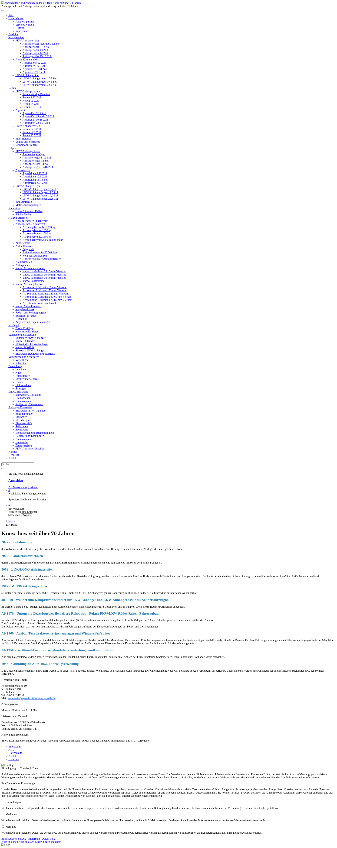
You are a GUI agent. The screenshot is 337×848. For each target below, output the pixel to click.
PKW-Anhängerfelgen (27, 151)
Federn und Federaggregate (30, 312)
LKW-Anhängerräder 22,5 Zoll (39, 84)
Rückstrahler (22, 375)
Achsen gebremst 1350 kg (36, 230)
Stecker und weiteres (26, 378)
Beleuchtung (15, 366)
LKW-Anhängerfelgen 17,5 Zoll (40, 192)
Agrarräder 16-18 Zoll (34, 68)
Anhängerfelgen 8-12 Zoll (36, 157)
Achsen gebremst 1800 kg (36, 236)
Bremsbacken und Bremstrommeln (34, 432)
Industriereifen (23, 138)
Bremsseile (21, 442)
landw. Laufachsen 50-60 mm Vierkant (44, 274)
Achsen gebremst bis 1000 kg (38, 227)
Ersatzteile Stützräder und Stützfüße (35, 353)
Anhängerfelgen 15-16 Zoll (37, 167)
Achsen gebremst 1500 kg (36, 233)
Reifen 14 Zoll (30, 103)
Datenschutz (15, 752)
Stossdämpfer (22, 420)
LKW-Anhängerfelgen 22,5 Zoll (40, 198)
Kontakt (12, 458)
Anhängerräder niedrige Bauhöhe (41, 43)
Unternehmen (16, 18)
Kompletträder (16, 37)
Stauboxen (21, 416)
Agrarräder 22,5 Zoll (33, 72)
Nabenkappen (23, 401)
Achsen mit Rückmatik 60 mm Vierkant (44, 287)
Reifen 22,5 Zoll (31, 135)
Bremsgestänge (23, 445)
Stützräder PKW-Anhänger (30, 337)
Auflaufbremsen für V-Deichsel (39, 252)
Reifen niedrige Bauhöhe (36, 94)
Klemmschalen (23, 261)
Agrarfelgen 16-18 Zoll (35, 179)
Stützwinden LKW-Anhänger (31, 344)
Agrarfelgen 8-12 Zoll (34, 173)
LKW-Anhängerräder (27, 75)
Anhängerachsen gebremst (30, 223)
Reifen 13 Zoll (30, 100)
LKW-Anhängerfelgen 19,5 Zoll (40, 195)
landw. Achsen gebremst (28, 284)
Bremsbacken (23, 397)
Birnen (19, 382)
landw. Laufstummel (33, 280)
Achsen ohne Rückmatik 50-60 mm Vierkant (47, 296)
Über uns (13, 759)
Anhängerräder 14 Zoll (35, 53)
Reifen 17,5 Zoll (31, 129)
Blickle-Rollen (23, 214)
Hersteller (13, 454)
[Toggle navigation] (2, 10)
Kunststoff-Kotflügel (26, 331)
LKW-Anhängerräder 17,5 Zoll (39, 78)
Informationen (9, 838)
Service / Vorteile (24, 24)
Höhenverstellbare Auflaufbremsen (41, 258)
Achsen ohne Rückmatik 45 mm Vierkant (45, 293)
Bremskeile (21, 429)
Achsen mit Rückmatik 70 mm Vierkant (44, 290)
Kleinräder (14, 208)
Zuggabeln (28, 249)
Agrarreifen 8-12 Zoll (34, 113)
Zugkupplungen (24, 413)
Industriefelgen (23, 201)
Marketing (11, 814)
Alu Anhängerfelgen (33, 154)
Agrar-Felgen (22, 170)
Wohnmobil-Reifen (26, 144)
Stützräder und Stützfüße (22, 334)
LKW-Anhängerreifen (27, 125)
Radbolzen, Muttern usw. (29, 404)
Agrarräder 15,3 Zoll (33, 65)
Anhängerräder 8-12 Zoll (36, 46)
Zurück (22, 838)
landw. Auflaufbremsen (28, 306)
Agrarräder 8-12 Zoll (34, 62)
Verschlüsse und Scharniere (23, 356)
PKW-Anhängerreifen (27, 91)
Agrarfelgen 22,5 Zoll (34, 182)
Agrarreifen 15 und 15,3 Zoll (38, 116)
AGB (11, 749)
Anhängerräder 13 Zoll (35, 49)
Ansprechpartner (24, 21)
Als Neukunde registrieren (23, 487)
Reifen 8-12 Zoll (31, 97)
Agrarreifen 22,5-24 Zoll (36, 122)
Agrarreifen (21, 110)
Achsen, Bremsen (18, 217)
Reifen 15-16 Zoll (32, 106)
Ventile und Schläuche (27, 141)
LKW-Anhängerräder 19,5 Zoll (39, 81)
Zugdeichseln (22, 242)
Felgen (12, 148)
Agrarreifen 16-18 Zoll (35, 119)
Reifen (12, 87)
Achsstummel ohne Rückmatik (39, 303)
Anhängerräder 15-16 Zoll (37, 56)
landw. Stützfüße (24, 347)
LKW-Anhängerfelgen (28, 186)
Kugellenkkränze (24, 309)
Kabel (18, 372)
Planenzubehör (23, 423)
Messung (11, 826)
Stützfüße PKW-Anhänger (30, 350)
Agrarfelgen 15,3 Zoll (34, 176)
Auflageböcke (23, 265)
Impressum (14, 746)
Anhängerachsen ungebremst (31, 220)
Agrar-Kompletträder (27, 59)
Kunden (12, 451)
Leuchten (20, 369)
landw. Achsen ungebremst (30, 268)
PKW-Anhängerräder (27, 40)
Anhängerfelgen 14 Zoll (35, 163)
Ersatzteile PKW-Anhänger (30, 410)
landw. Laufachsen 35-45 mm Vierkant (44, 271)
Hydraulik (21, 318)
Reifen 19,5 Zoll (31, 132)
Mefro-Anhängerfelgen (28, 204)
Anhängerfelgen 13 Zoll (35, 160)
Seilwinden (21, 426)
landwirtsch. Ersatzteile (28, 394)
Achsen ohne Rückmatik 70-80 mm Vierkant (47, 299)
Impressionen (22, 31)
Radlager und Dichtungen (29, 435)
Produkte (13, 34)
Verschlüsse (21, 359)
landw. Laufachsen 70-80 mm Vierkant (44, 277)
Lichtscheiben (23, 385)
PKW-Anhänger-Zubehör (29, 448)
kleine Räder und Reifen (28, 211)
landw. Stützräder (25, 340)
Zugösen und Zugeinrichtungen (32, 322)
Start (11, 15)
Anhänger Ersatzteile (20, 407)
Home (11, 521)
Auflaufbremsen (24, 246)
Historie (19, 27)
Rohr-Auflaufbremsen (34, 255)
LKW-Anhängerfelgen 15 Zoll (39, 189)
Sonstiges (20, 388)
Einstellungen (13, 802)
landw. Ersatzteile (18, 391)
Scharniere (21, 363)
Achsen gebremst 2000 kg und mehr (42, 239)
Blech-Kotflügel (24, 328)
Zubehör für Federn (26, 315)
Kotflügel (13, 325)
